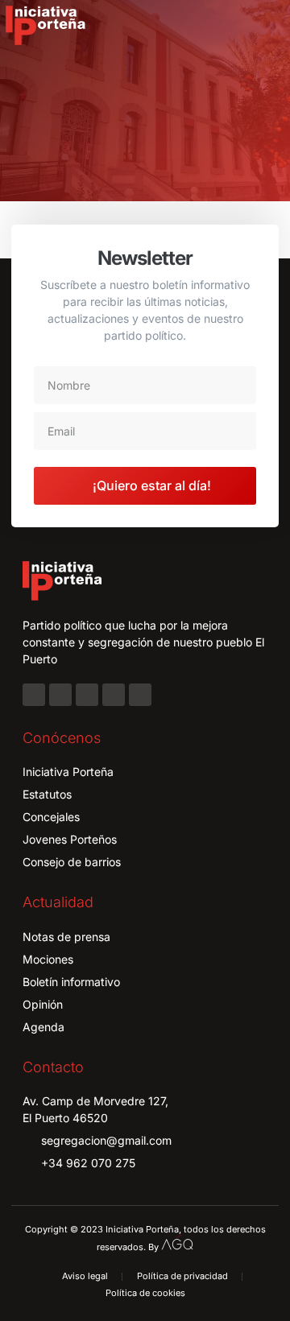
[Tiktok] (140, 694)
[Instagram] (60, 694)
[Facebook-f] (34, 694)
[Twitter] (87, 694)
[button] (267, 26)
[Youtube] (113, 694)
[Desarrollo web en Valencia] (177, 1243)
